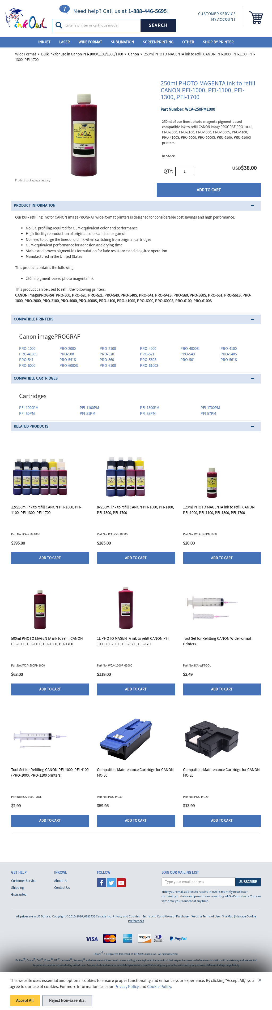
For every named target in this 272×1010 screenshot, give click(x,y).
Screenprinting (158, 42)
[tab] (136, 206)
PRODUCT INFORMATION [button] (35, 205)
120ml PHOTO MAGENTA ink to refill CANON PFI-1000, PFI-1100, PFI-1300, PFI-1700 (219, 510)
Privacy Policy (126, 987)
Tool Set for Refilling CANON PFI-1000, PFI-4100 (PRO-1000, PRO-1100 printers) (49, 772)
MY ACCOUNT (223, 19)
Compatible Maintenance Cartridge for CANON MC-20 (221, 772)
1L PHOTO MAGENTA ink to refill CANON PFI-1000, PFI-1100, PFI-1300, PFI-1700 (133, 641)
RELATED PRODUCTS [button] (31, 426)
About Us (60, 880)
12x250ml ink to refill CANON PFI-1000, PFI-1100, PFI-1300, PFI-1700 (46, 510)
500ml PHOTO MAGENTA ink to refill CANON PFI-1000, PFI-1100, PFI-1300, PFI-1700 (47, 641)
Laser (64, 42)
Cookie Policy (159, 987)
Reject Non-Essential (67, 1000)
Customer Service (23, 880)
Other (188, 42)
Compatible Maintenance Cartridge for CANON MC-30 (135, 772)
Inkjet (44, 42)
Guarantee (18, 894)
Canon (133, 54)
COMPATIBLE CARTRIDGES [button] (36, 378)
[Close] (259, 981)
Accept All (24, 1000)
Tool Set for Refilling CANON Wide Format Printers (217, 641)
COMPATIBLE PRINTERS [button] (33, 319)
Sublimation (122, 42)
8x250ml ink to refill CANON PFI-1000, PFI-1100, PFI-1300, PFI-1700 (135, 510)
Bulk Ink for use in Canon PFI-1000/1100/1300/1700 (82, 54)
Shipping (17, 887)
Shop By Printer (218, 42)
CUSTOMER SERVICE (217, 14)
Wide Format (90, 42)
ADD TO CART (209, 190)
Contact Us (62, 887)
